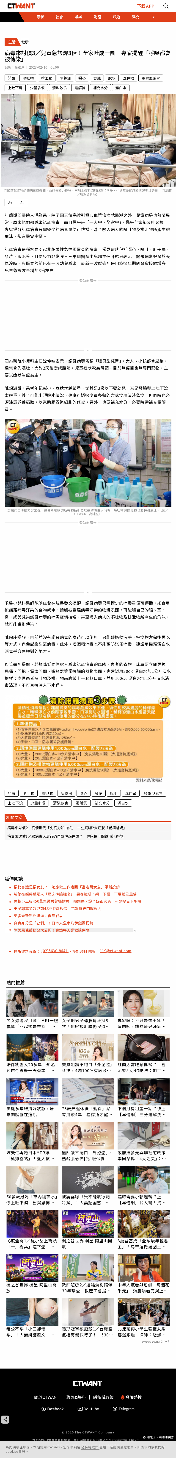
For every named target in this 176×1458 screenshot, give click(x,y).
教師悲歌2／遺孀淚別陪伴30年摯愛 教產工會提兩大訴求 (87, 1288)
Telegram (126, 1409)
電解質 (79, 87)
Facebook (55, 1409)
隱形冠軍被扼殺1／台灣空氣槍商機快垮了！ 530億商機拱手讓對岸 (87, 1332)
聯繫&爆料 (76, 1397)
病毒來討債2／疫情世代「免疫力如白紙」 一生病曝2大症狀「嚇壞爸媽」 (67, 827)
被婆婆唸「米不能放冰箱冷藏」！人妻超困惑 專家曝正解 (86, 1199)
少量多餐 (37, 87)
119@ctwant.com (116, 950)
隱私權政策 (90, 1447)
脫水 (112, 78)
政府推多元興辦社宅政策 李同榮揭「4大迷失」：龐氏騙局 (144, 1155)
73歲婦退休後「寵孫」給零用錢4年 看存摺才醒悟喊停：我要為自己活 (87, 1111)
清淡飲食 (59, 87)
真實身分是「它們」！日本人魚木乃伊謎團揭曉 (53, 923)
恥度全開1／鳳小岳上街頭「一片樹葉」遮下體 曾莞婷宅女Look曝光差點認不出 (31, 1243)
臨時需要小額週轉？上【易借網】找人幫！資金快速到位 (142, 1199)
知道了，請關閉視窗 (160, 1437)
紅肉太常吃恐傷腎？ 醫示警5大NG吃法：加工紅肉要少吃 (142, 1067)
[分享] (5, 1420)
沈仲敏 (128, 78)
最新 (40, 17)
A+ (10, 202)
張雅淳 (19, 67)
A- (22, 202)
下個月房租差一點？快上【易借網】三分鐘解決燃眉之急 (142, 1111)
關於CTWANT (46, 1397)
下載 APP (145, 5)
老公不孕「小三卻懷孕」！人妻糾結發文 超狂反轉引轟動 (30, 1332)
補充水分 (100, 87)
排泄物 (46, 78)
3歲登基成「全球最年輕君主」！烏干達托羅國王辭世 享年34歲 (143, 1243)
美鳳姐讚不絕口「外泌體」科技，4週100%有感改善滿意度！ (87, 1067)
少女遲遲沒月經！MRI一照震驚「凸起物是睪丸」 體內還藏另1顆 (32, 1023)
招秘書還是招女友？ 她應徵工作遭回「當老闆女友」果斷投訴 (67, 887)
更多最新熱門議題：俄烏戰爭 (38, 915)
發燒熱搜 (133, 1397)
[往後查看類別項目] (151, 17)
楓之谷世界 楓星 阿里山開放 (87, 1243)
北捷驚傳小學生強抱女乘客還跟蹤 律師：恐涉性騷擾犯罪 (142, 1332)
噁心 (82, 78)
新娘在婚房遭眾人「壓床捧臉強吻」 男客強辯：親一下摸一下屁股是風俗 (75, 894)
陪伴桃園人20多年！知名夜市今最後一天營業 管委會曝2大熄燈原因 (30, 1067)
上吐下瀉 (15, 87)
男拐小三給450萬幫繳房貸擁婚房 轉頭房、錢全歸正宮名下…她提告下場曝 (77, 901)
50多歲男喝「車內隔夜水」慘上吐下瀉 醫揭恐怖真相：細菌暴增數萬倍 (32, 1199)
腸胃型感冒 (151, 78)
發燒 (97, 78)
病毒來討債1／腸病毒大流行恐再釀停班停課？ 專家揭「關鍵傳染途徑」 (67, 836)
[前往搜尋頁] (165, 5)
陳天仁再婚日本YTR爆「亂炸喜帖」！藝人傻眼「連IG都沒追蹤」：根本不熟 (31, 1155)
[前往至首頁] (21, 5)
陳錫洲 (65, 78)
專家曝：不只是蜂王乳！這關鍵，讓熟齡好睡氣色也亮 (142, 1023)
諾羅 (11, 78)
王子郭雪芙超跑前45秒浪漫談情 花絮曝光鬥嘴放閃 (57, 908)
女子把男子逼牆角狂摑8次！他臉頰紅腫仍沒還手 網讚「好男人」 (88, 1023)
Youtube (91, 1409)
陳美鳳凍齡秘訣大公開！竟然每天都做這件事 (51, 930)
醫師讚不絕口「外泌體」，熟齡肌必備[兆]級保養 (87, 1155)
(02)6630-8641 (55, 950)
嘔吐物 (28, 78)
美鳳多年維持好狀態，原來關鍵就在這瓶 (30, 1111)
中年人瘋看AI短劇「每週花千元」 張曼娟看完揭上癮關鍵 (144, 1288)
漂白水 (120, 87)
